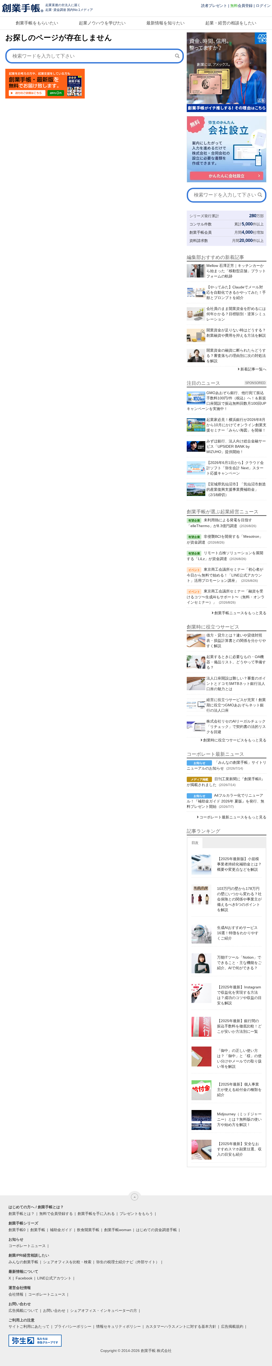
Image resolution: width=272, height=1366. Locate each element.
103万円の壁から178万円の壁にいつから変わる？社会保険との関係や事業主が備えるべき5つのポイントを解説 (239, 899)
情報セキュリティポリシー (118, 1326)
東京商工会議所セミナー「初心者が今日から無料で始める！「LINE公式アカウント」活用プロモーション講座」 (225, 575)
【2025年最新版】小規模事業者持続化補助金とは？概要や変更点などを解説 (239, 864)
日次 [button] (195, 843)
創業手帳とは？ (21, 1213)
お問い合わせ (54, 1310)
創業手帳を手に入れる (96, 1213)
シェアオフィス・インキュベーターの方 (103, 1310)
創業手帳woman (117, 1230)
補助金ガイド (61, 1230)
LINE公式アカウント (54, 1278)
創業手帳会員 (200, 232)
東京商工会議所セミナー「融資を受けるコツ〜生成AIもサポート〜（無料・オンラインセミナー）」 (226, 596)
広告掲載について (23, 1310)
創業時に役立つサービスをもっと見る (234, 740)
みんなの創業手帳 (23, 1262)
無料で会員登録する (56, 1213)
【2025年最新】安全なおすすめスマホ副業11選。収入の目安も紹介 (239, 1149)
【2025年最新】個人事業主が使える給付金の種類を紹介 (239, 1089)
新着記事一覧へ (253, 369)
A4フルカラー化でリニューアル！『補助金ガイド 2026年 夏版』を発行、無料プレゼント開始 (225, 801)
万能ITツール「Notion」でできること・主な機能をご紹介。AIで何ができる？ (239, 962)
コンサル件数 (200, 224)
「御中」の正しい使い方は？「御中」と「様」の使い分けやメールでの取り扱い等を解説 (239, 1058)
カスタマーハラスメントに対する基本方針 (181, 1326)
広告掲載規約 (232, 1326)
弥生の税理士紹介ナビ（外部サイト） (127, 1262)
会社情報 (15, 1294)
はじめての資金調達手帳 (156, 1230)
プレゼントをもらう (136, 1213)
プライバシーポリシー (72, 1326)
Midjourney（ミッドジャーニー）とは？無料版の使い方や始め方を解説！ (239, 1119)
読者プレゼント (214, 5)
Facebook (24, 1278)
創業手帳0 (17, 1230)
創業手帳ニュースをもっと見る (240, 613)
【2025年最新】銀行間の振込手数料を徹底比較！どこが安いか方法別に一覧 (239, 1026)
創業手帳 (37, 1230)
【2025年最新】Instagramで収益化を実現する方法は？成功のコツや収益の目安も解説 (239, 995)
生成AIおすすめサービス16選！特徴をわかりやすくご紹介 (237, 932)
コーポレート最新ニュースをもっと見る (232, 817)
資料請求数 (198, 240)
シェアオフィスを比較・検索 (67, 1262)
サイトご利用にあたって (28, 1326)
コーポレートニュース (27, 1246)
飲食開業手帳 (88, 1230)
